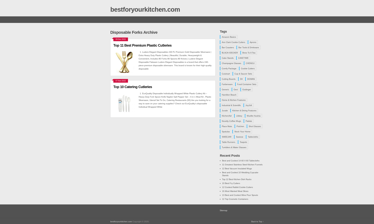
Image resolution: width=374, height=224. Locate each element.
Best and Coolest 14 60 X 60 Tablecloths (240, 160)
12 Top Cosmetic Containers (235, 199)
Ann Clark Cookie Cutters (233, 42)
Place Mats (227, 126)
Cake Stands (228, 58)
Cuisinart (226, 74)
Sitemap (223, 210)
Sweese (239, 137)
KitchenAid (227, 116)
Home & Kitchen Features (234, 100)
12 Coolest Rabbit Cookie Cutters (237, 187)
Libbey (239, 116)
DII (241, 79)
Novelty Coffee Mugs (231, 121)
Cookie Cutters (248, 68)
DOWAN (251, 79)
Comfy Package (229, 68)
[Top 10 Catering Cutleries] (126, 103)
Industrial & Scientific (231, 105)
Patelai (249, 121)
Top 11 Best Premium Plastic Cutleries (142, 45)
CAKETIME (243, 58)
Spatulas (226, 131)
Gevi (236, 89)
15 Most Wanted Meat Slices (235, 191)
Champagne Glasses (231, 63)
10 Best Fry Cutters (231, 183)
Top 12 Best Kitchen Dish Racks (236, 179)
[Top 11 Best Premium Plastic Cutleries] (126, 61)
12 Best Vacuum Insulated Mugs (237, 168)
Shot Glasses (255, 126)
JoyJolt (248, 105)
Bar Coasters (228, 47)
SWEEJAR (226, 137)
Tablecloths (253, 137)
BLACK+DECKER (230, 53)
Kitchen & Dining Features (244, 110)
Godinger (246, 89)
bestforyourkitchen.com (145, 9)
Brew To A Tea (248, 53)
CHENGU (250, 63)
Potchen (240, 126)
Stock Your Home (242, 131)
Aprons (253, 42)
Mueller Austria (253, 116)
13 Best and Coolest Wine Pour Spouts (240, 195)
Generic (225, 89)
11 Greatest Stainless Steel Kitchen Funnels (242, 164)
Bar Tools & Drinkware (248, 47)
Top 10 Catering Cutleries (132, 87)
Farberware (227, 84)
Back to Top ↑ (257, 221)
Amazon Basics (229, 37)
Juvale (225, 110)
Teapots (243, 142)
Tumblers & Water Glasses (234, 147)
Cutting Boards (229, 79)
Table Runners (228, 142)
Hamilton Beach (229, 95)
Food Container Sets (246, 84)
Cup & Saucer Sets (243, 74)
